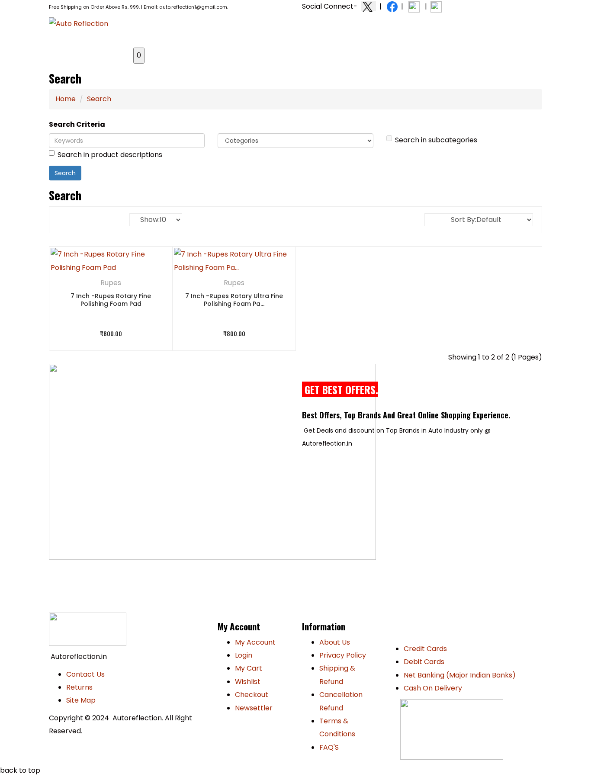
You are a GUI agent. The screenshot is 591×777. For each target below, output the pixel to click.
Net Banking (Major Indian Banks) (460, 675)
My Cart (248, 668)
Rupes (110, 283)
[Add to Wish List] (153, 266)
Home (65, 99)
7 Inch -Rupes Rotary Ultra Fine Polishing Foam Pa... (234, 300)
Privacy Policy (342, 655)
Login (243, 655)
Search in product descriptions (110, 155)
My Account (255, 642)
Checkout (251, 695)
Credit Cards (425, 649)
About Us (334, 642)
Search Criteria (77, 124)
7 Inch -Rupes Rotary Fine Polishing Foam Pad (111, 300)
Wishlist (247, 682)
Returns (79, 687)
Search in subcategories (436, 140)
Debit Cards (424, 662)
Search (99, 99)
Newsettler (254, 708)
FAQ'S (329, 747)
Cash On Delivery (433, 688)
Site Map (81, 700)
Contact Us (85, 674)
